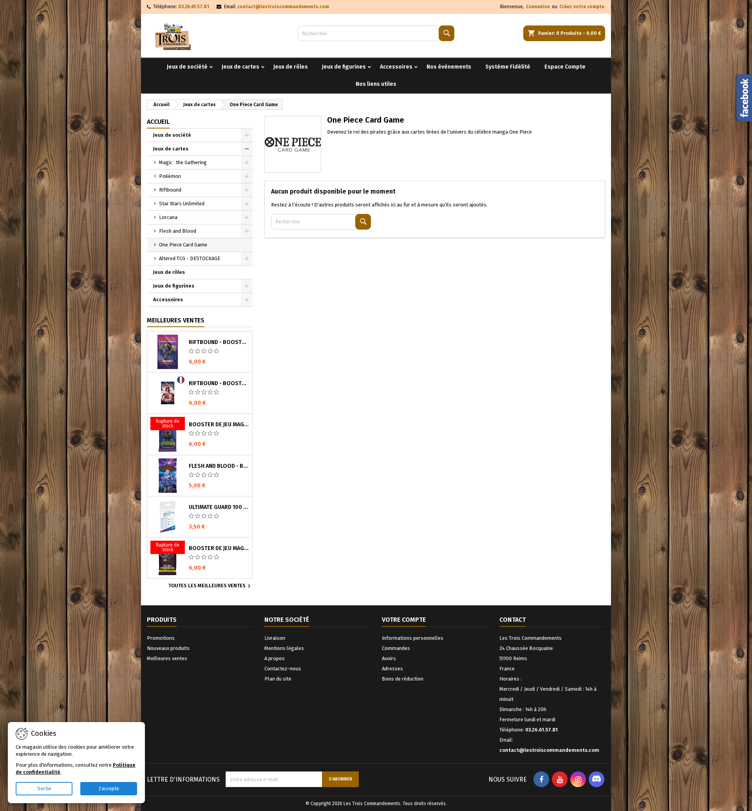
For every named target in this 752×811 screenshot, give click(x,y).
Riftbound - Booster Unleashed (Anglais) (219, 342)
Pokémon (170, 176)
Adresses (392, 669)
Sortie (44, 788)
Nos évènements (449, 66)
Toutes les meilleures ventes (210, 586)
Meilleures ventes (167, 658)
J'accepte (109, 788)
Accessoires (396, 66)
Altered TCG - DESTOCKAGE (189, 258)
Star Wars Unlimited (181, 203)
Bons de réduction (402, 679)
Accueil (158, 121)
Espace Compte (565, 66)
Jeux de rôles (290, 66)
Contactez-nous (282, 669)
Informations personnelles (412, 638)
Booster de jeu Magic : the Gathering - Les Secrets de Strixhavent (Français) (219, 425)
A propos (274, 658)
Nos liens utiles (376, 84)
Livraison (274, 638)
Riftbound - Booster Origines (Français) (219, 383)
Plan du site (277, 679)
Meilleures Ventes (175, 320)
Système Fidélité (507, 66)
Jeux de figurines (344, 66)
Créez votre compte (581, 6)
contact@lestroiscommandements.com (283, 6)
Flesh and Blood (177, 231)
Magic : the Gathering (183, 162)
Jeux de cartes (240, 66)
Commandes (396, 648)
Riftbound (170, 190)
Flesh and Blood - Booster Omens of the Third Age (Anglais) (219, 466)
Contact (512, 619)
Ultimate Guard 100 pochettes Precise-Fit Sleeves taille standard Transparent (219, 507)
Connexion (538, 6)
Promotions (161, 638)
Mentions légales (284, 648)
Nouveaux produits (168, 648)
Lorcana (168, 217)
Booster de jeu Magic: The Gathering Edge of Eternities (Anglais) (219, 548)
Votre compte (404, 619)
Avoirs (389, 658)
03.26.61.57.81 (193, 6)
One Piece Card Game (183, 245)
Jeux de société (187, 66)
